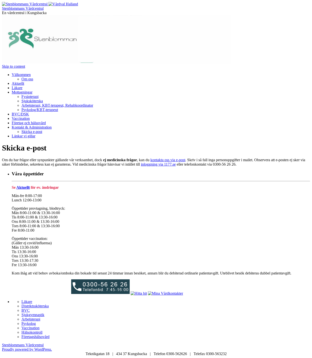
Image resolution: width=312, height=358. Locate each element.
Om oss (27, 79)
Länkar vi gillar (23, 136)
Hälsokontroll (31, 332)
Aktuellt (18, 83)
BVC (25, 310)
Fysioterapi (30, 96)
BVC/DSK (20, 114)
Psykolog (28, 323)
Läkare (17, 88)
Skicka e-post (31, 132)
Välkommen (21, 75)
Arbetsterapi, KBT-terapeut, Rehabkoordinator (57, 105)
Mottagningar (22, 92)
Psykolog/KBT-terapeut (39, 110)
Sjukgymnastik (32, 315)
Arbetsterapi (30, 319)
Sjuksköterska (32, 101)
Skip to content (13, 66)
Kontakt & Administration (32, 127)
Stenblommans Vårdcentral (23, 8)
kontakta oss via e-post (167, 160)
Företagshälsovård (35, 337)
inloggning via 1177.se (158, 164)
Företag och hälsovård (29, 123)
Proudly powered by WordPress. (27, 349)
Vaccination (21, 118)
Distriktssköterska (35, 306)
